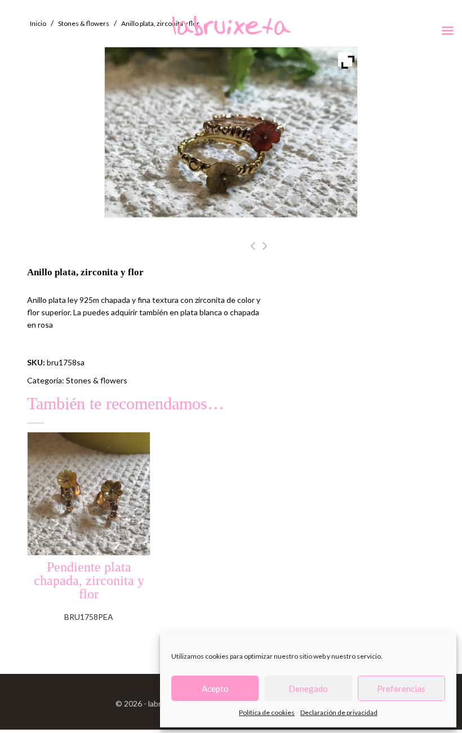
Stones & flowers (96, 380)
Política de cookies (267, 712)
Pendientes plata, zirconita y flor (265, 252)
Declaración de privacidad (338, 712)
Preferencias (401, 688)
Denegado (308, 688)
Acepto (215, 688)
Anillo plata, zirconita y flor (252, 252)
